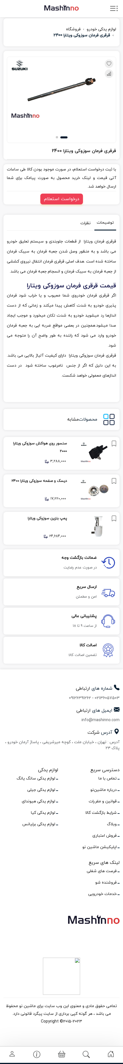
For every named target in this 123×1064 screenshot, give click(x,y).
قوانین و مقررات (103, 801)
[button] (64, 137)
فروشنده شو (106, 882)
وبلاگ (112, 824)
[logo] (61, 7)
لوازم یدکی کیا (43, 813)
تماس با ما (107, 778)
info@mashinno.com (101, 720)
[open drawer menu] (114, 9)
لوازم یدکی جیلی (41, 790)
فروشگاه (73, 29)
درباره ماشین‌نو (103, 790)
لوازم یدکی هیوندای (38, 801)
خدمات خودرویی (102, 894)
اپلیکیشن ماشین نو (99, 847)
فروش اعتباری (104, 835)
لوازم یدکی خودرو (101, 29)
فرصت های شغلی (102, 871)
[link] (61, 453)
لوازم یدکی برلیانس (38, 824)
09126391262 (80, 698)
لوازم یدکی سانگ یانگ (36, 778)
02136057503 (107, 698)
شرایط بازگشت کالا (101, 813)
